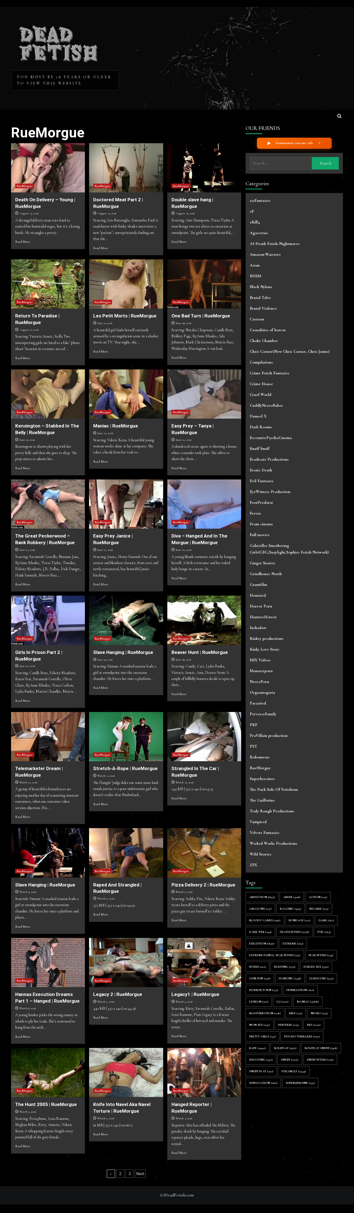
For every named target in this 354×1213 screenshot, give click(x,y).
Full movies (260, 534)
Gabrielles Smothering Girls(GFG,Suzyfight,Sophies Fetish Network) (289, 549)
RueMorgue (24, 186)
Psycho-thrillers (302, 1036)
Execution (261, 943)
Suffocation (263, 1083)
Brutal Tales (260, 297)
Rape (257, 1048)
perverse (288, 1025)
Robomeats (260, 757)
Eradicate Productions (269, 459)
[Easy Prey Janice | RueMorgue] (126, 504)
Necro (319, 1013)
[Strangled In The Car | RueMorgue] (204, 736)
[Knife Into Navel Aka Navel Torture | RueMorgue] (126, 1072)
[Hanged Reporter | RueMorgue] (204, 1072)
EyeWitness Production (270, 491)
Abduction (262, 897)
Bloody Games (264, 920)
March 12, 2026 (28, 782)
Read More (22, 242)
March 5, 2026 (106, 1001)
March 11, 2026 (106, 776)
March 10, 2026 (185, 782)
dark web (260, 932)
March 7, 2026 (106, 898)
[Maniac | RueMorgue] (126, 394)
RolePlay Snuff (321, 1048)
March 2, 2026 (106, 1118)
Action (318, 897)
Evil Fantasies (262, 480)
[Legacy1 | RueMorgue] (204, 962)
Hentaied (258, 595)
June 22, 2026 (105, 433)
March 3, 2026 (28, 1111)
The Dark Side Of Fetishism (274, 789)
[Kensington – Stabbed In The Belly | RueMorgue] (48, 394)
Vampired (258, 821)
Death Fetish (294, 932)
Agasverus (259, 232)
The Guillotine (262, 800)
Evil (324, 932)
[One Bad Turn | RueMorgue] (204, 284)
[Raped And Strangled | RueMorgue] (126, 852)
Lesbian (258, 1001)
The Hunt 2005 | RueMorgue (46, 1104)
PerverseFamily (263, 713)
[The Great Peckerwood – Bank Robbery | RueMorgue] (48, 504)
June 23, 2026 (27, 440)
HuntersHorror (263, 616)
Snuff (289, 1059)
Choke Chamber (264, 340)
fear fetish (321, 955)
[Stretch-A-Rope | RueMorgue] (126, 736)
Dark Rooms (261, 426)
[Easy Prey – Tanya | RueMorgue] (204, 394)
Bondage (299, 920)
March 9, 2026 (28, 892)
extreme (293, 943)
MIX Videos (260, 660)
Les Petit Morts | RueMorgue (125, 316)
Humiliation (300, 990)
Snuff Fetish (320, 1059)
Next (140, 1174)
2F (252, 211)
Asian (255, 265)
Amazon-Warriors (265, 254)
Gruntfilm (258, 584)
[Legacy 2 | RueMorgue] (126, 962)
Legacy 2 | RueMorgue (117, 994)
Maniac (308, 1001)
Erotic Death (261, 470)
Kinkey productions (266, 638)
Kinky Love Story (264, 649)
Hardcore (321, 978)
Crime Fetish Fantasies (269, 373)
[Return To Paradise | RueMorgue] (48, 284)
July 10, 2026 (105, 323)
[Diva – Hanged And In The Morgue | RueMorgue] (204, 504)
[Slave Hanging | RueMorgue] (126, 620)
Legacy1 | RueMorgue (195, 994)
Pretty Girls (262, 1036)
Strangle (294, 1071)
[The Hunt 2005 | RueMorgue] (48, 1072)
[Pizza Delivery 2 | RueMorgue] (204, 852)
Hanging (290, 978)
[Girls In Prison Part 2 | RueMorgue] (48, 620)
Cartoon (257, 319)
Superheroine (300, 1083)
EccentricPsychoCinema (271, 437)
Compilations (261, 362)
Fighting (284, 967)
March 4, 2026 (184, 1001)
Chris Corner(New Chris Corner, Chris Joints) (289, 351)
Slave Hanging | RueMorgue (123, 652)
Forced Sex (316, 967)
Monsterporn (261, 670)
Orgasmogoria (262, 692)
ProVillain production (269, 735)
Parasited (258, 703)
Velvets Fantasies (264, 832)
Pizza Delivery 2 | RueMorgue (203, 885)
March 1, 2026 (184, 1118)
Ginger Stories (262, 562)
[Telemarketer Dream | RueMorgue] (48, 736)
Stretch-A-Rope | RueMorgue (125, 768)
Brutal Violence (263, 308)
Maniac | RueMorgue (115, 426)
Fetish (257, 967)
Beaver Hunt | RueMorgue (199, 652)
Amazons (260, 909)
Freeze (255, 513)
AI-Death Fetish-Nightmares (275, 243)
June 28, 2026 (183, 323)
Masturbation (265, 1013)
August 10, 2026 (29, 330)
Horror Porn (261, 606)
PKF (253, 724)
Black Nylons (261, 286)
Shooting (261, 1059)
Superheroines (262, 778)
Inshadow (258, 627)
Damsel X (258, 416)
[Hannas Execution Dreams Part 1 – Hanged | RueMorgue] (48, 962)
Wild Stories (260, 854)
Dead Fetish (58, 42)
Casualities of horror (268, 329)
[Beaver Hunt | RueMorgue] (204, 620)
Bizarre (319, 909)
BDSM (255, 275)
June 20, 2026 (183, 550)
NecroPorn (259, 681)
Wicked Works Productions (273, 843)
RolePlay (285, 1048)
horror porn (263, 990)
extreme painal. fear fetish (274, 955)
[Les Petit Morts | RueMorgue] (126, 284)
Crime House (261, 383)
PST (253, 746)
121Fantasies (260, 200)
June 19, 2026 (105, 659)
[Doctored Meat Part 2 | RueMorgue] (126, 167)
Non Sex (259, 1025)
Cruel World (260, 394)
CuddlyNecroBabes (266, 405)
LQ (282, 1001)
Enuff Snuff (259, 448)
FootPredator (261, 502)
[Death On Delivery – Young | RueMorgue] (48, 167)
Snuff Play (261, 1071)
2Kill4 (255, 222)
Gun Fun (259, 978)
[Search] (339, 116)
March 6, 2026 (28, 1008)
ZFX (253, 864)
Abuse (291, 897)
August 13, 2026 (29, 213)
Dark (326, 920)
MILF (295, 1013)
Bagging (290, 909)
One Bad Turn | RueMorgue (200, 316)
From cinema (261, 523)
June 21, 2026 (27, 550)
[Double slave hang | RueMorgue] (204, 167)
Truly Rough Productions (272, 810)
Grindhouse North (266, 573)
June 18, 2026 (183, 659)
